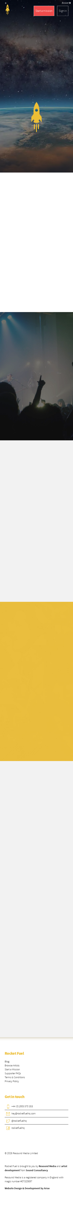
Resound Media (47, 1166)
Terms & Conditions (15, 1077)
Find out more (37, 422)
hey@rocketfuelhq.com (23, 1113)
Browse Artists (12, 1065)
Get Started (28, 745)
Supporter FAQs (13, 1073)
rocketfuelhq (18, 1128)
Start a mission (44, 11)
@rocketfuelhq (19, 1120)
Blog (7, 1061)
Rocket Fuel (14, 1053)
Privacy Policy (12, 1081)
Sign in (63, 11)
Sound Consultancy (37, 1170)
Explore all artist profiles (37, 1019)
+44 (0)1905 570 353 (22, 1106)
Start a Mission (12, 1069)
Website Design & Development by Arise (27, 1188)
